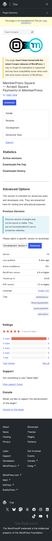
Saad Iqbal (11, 94)
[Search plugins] (32, 32)
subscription (43, 314)
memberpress (42, 297)
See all (46, 363)
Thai (11, 502)
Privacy (6, 441)
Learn (5, 451)
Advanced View (14, 134)
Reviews (10, 120)
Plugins (31, 436)
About (6, 427)
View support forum (13, 384)
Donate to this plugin (13, 409)
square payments (41, 308)
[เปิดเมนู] (47, 4)
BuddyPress (10, 489)
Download (9, 102)
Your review (9, 363)
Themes (31, 432)
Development (12, 127)
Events (31, 456)
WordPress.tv (11, 465)
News (6, 432)
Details (9, 113)
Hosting (7, 436)
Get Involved (34, 451)
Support (10, 142)
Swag (31, 465)
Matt (7, 480)
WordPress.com (12, 475)
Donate (32, 460)
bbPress (8, 485)
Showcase (32, 427)
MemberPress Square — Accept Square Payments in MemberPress (23, 86)
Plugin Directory (10, 12)
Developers (8, 460)
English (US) (43, 290)
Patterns (31, 441)
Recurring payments (39, 303)
